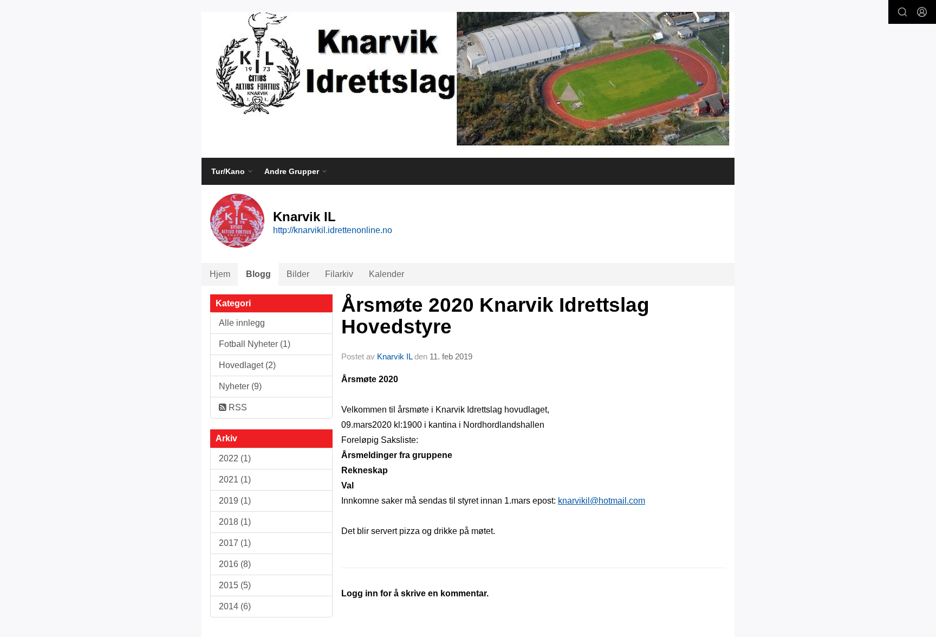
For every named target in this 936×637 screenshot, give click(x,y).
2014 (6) (235, 606)
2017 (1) (235, 543)
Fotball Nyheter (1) (254, 344)
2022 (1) (235, 458)
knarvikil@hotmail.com (601, 500)
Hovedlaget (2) (247, 365)
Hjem (220, 274)
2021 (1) (235, 479)
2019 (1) (235, 500)
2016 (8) (235, 564)
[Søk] (902, 12)
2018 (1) (235, 521)
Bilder (298, 274)
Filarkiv (339, 274)
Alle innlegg (242, 322)
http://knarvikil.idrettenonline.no (332, 230)
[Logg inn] (922, 12)
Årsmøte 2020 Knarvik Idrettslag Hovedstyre (495, 316)
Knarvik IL (394, 356)
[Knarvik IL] (468, 85)
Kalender (386, 274)
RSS (236, 407)
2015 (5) (235, 585)
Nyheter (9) (240, 386)
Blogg (258, 274)
